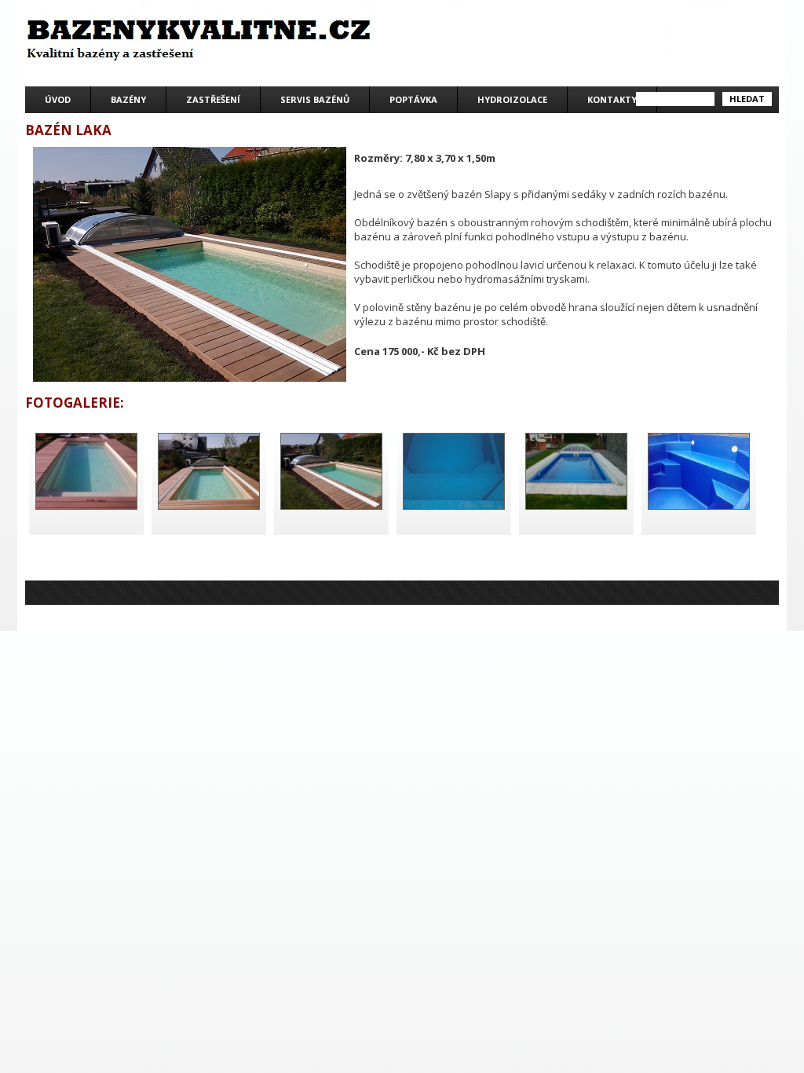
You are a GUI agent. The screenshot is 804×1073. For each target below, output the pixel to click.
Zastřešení (213, 99)
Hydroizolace (512, 99)
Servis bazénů (314, 99)
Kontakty (612, 99)
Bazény (128, 99)
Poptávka (413, 99)
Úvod (58, 99)
